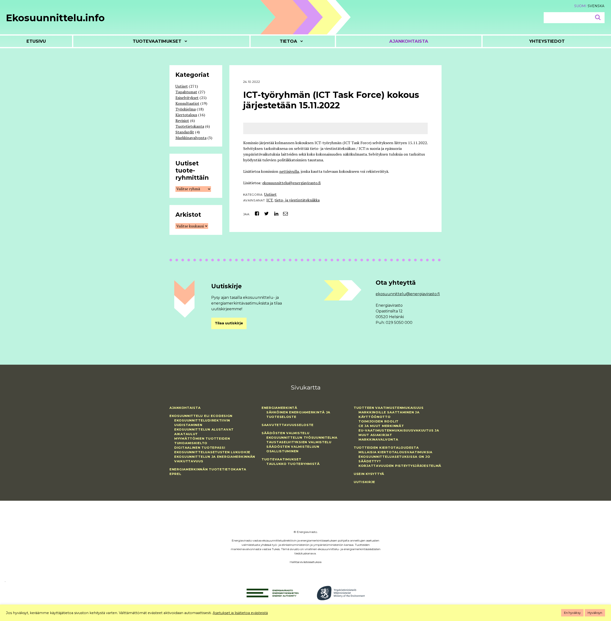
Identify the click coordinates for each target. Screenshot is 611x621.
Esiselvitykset (187, 97)
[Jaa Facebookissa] (255, 213)
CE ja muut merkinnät (381, 426)
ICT (269, 200)
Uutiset (270, 194)
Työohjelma (185, 109)
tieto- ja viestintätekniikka (297, 200)
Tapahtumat (186, 92)
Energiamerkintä (279, 408)
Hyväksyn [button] (595, 613)
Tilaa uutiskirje (229, 323)
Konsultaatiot (187, 103)
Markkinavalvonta (190, 137)
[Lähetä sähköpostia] (283, 213)
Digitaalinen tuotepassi (199, 447)
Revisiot (182, 120)
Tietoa (288, 41)
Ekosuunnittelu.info (55, 18)
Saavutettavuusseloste (288, 425)
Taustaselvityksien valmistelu (299, 442)
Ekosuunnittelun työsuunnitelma (301, 437)
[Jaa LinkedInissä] (274, 213)
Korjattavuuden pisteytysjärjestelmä (399, 466)
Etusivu (36, 41)
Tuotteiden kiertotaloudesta (386, 447)
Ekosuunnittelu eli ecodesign (200, 416)
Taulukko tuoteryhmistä (293, 464)
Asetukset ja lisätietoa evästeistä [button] (240, 613)
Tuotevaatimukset (157, 41)
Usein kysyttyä (369, 474)
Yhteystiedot (547, 41)
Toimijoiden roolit (378, 421)
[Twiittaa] (265, 213)
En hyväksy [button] (572, 613)
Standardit (184, 132)
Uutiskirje (364, 482)
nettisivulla (289, 171)
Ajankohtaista (408, 41)
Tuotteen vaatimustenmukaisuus (389, 408)
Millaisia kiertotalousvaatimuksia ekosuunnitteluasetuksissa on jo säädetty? (395, 456)
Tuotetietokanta (189, 126)
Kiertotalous (186, 114)
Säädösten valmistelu (285, 433)
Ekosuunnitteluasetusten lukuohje (212, 452)
